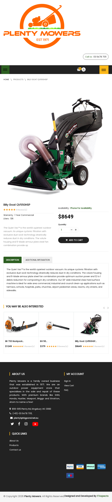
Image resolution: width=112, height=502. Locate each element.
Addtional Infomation (38, 259)
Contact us (15, 449)
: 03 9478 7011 (95, 56)
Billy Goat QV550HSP (37, 79)
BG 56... (43, 341)
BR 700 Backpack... (14, 341)
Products (18, 79)
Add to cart (76, 240)
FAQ (66, 390)
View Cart (69, 385)
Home (6, 79)
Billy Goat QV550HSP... (86, 341)
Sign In (67, 381)
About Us (14, 440)
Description (12, 259)
